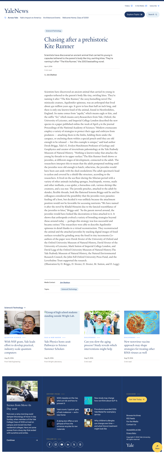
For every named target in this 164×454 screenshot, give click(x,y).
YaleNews (16, 11)
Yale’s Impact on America (30, 17)
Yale (130, 445)
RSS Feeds (131, 418)
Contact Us (131, 424)
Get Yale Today (135, 399)
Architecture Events (51, 17)
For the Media (132, 421)
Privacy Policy (131, 433)
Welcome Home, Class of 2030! (75, 17)
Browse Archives (134, 415)
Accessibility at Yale (134, 430)
